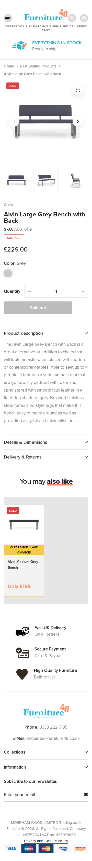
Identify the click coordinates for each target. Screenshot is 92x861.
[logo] (46, 711)
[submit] (84, 794)
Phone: (31, 727)
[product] (78, 90)
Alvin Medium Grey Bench (23, 564)
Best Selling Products (38, 66)
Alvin (8, 205)
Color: (15, 263)
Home (9, 66)
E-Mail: (19, 738)
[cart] (84, 18)
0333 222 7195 (53, 727)
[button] (8, 18)
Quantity (12, 291)
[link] (24, 525)
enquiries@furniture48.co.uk (53, 738)
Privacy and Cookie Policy (46, 840)
